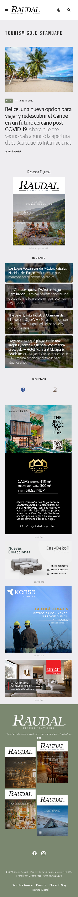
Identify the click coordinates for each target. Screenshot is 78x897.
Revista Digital (40, 889)
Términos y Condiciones (29, 875)
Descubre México (22, 885)
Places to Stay (58, 885)
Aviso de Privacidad (52, 875)
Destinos (41, 885)
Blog (9, 100)
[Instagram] (55, 389)
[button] (6, 10)
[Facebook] (23, 389)
